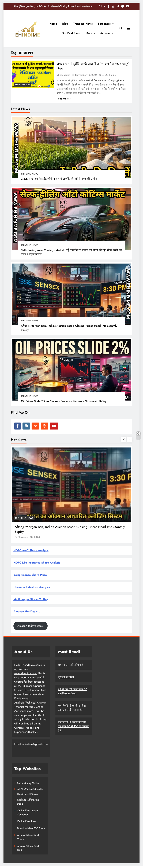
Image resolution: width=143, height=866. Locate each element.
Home (53, 24)
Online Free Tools (26, 821)
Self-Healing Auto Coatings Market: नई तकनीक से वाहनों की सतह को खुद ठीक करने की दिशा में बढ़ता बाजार (71, 252)
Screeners (104, 24)
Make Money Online (28, 783)
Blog (65, 24)
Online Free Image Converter (27, 812)
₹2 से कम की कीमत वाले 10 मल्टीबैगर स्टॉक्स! (72, 691)
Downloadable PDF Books (31, 828)
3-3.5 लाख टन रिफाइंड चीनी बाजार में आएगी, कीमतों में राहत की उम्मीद (59, 179)
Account (105, 33)
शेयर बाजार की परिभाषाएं (70, 665)
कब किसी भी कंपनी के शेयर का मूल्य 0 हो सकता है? (72, 708)
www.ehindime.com (25, 673)
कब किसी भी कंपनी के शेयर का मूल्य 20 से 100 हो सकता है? (73, 726)
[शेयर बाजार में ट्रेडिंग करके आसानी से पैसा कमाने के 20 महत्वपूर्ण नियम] (33, 74)
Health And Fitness (27, 794)
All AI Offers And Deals (30, 789)
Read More (63, 98)
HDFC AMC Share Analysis (30, 550)
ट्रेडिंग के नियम (66, 677)
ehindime (65, 75)
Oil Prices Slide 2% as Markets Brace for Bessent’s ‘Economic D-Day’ (59, 6)
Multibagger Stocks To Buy (30, 599)
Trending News (83, 24)
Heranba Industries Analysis (31, 587)
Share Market (22, 84)
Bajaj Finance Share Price (30, 575)
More (89, 33)
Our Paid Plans (71, 33)
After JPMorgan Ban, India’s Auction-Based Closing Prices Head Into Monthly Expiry (69, 328)
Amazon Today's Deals (30, 626)
